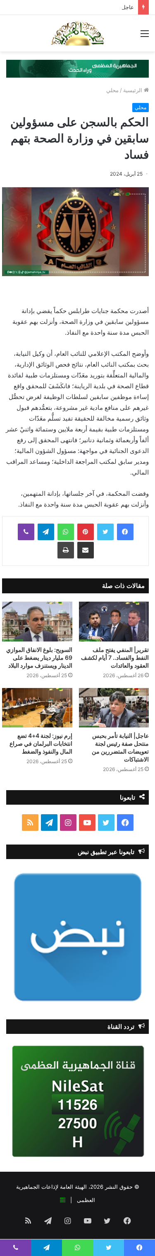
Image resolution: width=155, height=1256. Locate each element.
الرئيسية (133, 90)
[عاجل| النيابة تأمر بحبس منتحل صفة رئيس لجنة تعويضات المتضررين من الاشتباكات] (114, 708)
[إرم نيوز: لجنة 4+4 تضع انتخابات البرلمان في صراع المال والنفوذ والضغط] (37, 708)
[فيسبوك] (125, 532)
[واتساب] (65, 532)
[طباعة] (65, 550)
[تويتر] (105, 532)
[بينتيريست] (85, 532)
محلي (112, 90)
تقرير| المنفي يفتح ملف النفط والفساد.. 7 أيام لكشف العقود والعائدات (115, 657)
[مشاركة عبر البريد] (85, 550)
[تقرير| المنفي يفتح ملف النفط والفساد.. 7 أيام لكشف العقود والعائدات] (114, 621)
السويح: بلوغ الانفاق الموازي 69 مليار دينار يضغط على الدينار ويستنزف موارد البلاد (39, 657)
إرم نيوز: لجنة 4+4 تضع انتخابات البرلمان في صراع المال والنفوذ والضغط (41, 743)
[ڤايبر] (26, 532)
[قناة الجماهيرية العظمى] (77, 33)
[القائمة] (145, 36)
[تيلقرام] (46, 532)
